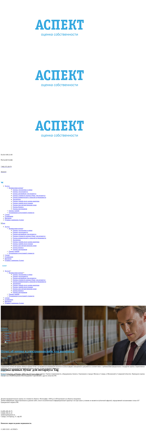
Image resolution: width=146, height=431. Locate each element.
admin (9, 356)
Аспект (3, 374)
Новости (5, 358)
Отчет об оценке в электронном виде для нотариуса (37, 351)
